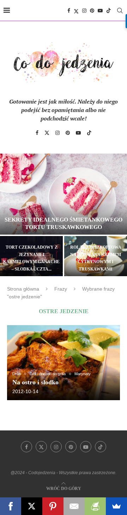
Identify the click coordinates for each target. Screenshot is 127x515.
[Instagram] (84, 10)
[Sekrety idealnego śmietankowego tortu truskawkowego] (63, 194)
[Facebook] (68, 10)
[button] (10, 215)
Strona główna (23, 289)
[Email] (74, 506)
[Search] (119, 10)
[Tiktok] (108, 10)
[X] (31, 506)
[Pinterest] (92, 10)
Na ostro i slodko (35, 382)
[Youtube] (100, 10)
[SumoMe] (116, 506)
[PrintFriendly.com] (95, 506)
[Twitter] (76, 10)
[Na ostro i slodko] (63, 362)
